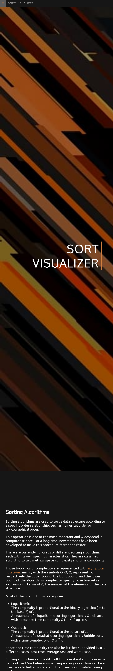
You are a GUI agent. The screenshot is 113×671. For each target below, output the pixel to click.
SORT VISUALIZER (20, 3)
